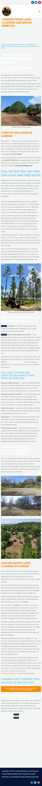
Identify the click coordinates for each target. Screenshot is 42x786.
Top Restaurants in (7, 714)
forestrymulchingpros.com (24, 165)
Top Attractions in (7, 718)
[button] (39, 11)
